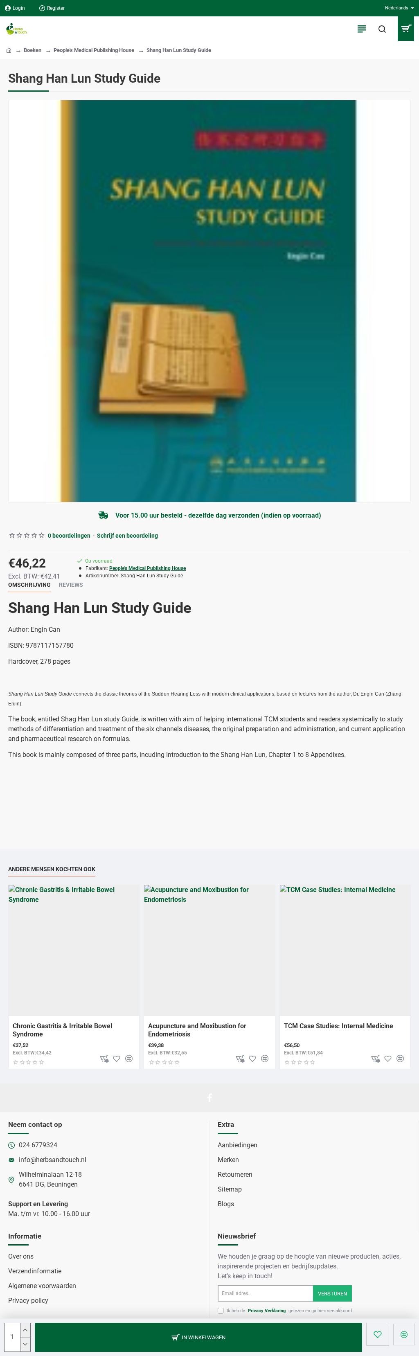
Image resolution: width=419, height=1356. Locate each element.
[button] (198, 1337)
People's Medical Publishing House (94, 50)
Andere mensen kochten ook (51, 869)
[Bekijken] (405, 28)
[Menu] (361, 28)
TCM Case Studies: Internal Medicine (338, 1026)
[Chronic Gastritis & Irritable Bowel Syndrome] (74, 950)
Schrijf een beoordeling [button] (127, 535)
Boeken (32, 50)
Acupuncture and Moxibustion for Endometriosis (197, 1030)
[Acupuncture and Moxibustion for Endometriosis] (209, 950)
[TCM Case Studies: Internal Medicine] (345, 950)
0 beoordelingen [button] (69, 535)
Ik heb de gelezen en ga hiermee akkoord (288, 1310)
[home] (8, 49)
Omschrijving (29, 584)
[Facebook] (209, 1098)
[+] (25, 1330)
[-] (25, 1345)
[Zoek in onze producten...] (382, 28)
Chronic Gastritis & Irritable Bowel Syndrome (62, 1030)
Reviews (71, 584)
